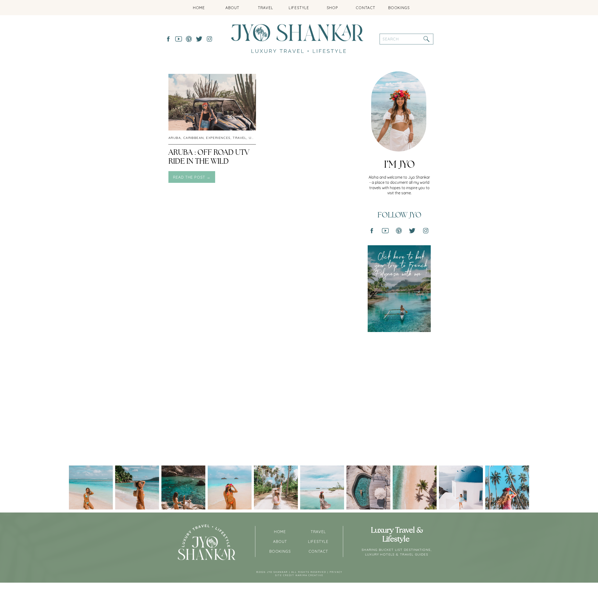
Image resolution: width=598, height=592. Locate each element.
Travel (239, 138)
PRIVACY (336, 572)
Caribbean (193, 138)
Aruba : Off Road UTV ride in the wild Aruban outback (208, 161)
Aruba (174, 138)
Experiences (218, 138)
